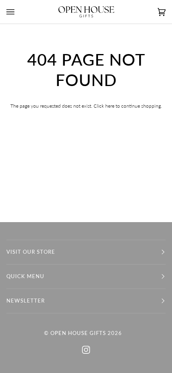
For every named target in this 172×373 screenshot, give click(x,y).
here (109, 106)
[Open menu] (18, 12)
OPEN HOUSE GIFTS (78, 333)
